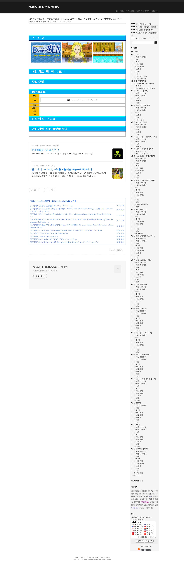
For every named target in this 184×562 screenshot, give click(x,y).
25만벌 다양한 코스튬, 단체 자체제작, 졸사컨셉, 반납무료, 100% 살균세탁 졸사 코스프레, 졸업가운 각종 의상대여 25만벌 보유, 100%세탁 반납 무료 (69, 174)
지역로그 (77, 557)
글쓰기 (107, 557)
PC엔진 (141, 508)
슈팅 (136, 494)
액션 (150, 496)
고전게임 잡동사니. (138, 520)
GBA (145, 505)
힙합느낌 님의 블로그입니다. (45, 270)
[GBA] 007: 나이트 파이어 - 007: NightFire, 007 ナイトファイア (52, 239)
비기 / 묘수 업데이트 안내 (145, 30)
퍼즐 (133, 499)
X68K (143, 494)
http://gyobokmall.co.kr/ (41, 165)
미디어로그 (130, 11)
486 (143, 496)
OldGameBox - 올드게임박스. (141, 517)
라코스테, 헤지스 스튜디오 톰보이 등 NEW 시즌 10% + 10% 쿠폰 (62, 153)
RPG (133, 505)
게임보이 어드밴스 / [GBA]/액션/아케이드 (43, 22)
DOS (133, 496)
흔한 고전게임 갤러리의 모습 (146, 27)
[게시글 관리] (42, 190)
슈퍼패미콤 (149, 508)
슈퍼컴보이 (139, 505)
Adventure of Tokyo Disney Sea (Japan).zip (84, 100)
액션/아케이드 (56, 201)
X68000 (144, 491)
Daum (95, 559)
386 (140, 494)
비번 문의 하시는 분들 (144, 24)
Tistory (108, 559)
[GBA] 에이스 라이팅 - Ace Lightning (43, 236)
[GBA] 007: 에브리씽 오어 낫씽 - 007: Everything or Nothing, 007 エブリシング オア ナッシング (63, 242)
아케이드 (134, 508)
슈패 (152, 491)
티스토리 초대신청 (144, 546)
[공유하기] (39, 190)
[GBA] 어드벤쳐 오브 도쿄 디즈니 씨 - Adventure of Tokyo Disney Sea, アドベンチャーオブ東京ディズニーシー (75, 19)
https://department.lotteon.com (43, 146)
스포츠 (155, 496)
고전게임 (145, 502)
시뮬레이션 (154, 502)
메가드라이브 (136, 491)
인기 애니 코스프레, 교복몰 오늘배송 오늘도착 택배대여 (62, 169)
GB (149, 491)
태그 (122, 11)
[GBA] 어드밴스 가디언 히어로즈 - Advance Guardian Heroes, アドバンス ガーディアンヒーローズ (64, 230)
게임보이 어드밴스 (142, 499)
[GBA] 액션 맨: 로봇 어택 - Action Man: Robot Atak (47, 233)
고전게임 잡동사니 (151, 11)
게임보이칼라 (153, 505)
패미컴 (148, 494)
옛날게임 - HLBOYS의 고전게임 (44, 7)
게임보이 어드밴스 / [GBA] (40, 201)
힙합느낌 (76, 559)
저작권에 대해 (141, 38)
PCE (150, 499)
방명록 (139, 11)
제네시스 (154, 494)
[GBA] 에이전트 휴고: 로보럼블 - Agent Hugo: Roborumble (50, 206)
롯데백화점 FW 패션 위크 (45, 150)
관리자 (102, 557)
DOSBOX (137, 502)
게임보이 (138, 496)
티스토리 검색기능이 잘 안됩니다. (144, 34)
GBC (146, 496)
